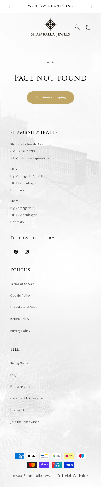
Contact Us (18, 410)
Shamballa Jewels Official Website (56, 475)
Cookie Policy (20, 295)
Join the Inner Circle (25, 422)
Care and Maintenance (26, 398)
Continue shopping (50, 97)
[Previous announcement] (9, 6)
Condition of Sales (24, 307)
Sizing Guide (19, 363)
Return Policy (20, 319)
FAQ (13, 375)
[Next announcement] (91, 6)
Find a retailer (20, 387)
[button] (10, 27)
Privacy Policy (20, 331)
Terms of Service (22, 284)
